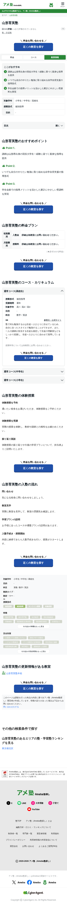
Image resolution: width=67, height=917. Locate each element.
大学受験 (39, 802)
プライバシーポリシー (15, 839)
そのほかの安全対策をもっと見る (33, 651)
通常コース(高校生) (14, 291)
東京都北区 (7, 748)
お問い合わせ (28, 846)
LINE (24, 803)
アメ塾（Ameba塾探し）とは (39, 820)
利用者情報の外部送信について (43, 839)
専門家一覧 (27, 833)
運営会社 (14, 846)
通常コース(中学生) (14, 371)
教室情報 (55, 57)
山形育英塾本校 (14, 673)
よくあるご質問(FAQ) (48, 846)
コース (34, 57)
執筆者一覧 (13, 833)
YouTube (36, 809)
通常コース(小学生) (14, 380)
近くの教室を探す (33, 46)
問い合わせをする (11, 706)
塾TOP (4, 15)
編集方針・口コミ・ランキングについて (33, 827)
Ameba (21, 882)
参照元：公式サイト (52, 320)
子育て (56, 802)
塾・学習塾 (7, 32)
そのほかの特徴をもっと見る (33, 626)
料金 (12, 57)
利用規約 (55, 833)
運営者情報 (42, 833)
